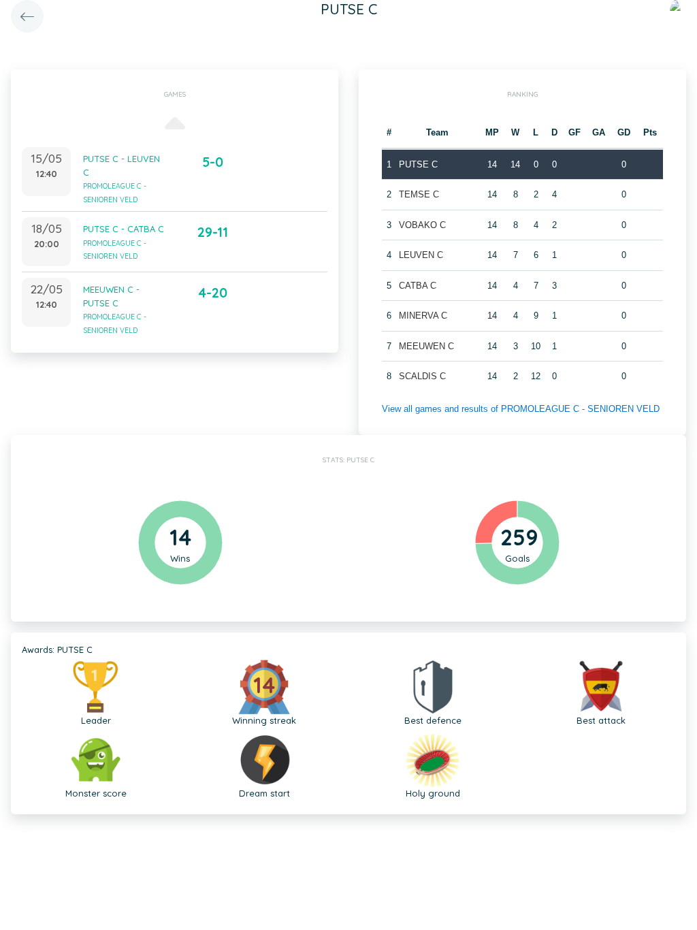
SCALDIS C (422, 376)
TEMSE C (419, 194)
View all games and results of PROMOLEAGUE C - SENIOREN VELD (521, 409)
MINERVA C (423, 315)
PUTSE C (418, 164)
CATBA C (417, 285)
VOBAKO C (422, 225)
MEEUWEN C (426, 346)
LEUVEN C (421, 255)
